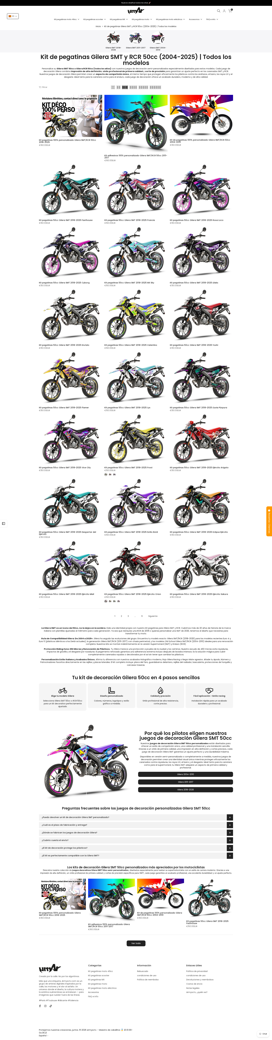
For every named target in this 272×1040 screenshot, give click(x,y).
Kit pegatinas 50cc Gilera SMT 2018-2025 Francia (129, 220)
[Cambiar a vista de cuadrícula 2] (118, 87)
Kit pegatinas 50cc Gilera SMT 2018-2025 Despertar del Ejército (67, 533)
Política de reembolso (148, 979)
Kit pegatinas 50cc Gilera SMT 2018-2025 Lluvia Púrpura (198, 408)
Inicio (98, 26)
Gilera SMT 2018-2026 (113, 49)
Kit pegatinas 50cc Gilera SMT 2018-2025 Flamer (64, 408)
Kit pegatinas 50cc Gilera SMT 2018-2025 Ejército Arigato (199, 468)
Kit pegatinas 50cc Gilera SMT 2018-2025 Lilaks (194, 283)
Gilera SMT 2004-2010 (158, 49)
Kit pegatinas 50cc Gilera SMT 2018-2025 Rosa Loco (196, 220)
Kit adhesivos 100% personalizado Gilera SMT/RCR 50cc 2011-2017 (135, 157)
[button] (12, 16)
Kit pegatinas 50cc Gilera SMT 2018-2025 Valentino (130, 345)
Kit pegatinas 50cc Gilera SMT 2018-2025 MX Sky (129, 283)
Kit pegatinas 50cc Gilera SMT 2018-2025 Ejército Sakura (199, 594)
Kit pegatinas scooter (98, 975)
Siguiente (153, 616)
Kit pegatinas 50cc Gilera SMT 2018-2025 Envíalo (64, 345)
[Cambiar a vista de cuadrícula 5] (143, 87)
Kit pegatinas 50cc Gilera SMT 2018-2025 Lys (127, 408)
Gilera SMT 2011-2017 (135, 48)
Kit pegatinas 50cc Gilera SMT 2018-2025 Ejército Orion (132, 594)
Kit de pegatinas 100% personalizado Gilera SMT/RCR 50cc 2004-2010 (200, 141)
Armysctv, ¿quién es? (196, 992)
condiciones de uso (146, 975)
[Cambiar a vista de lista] (113, 87)
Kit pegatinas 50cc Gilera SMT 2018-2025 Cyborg (64, 283)
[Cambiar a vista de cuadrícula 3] (125, 87)
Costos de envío (194, 983)
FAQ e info (93, 996)
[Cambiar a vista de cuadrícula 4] (133, 87)
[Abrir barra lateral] (3, 523)
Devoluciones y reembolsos (199, 979)
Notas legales (192, 988)
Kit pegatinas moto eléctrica (102, 988)
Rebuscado (142, 971)
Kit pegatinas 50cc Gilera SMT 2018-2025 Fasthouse (66, 220)
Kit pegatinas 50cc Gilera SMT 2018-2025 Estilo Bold (131, 532)
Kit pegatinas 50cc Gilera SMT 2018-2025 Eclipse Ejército (199, 532)
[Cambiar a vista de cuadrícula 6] (155, 87)
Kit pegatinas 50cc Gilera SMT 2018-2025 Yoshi (194, 345)
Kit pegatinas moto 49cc (100, 971)
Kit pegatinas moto (97, 983)
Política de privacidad (197, 971)
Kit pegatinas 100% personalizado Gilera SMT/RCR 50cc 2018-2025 (67, 141)
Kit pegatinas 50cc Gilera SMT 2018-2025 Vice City (65, 468)
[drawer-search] (218, 10)
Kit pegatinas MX (96, 979)
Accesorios (93, 992)
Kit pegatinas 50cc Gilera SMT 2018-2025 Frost (128, 468)
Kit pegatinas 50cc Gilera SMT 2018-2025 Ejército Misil (66, 594)
